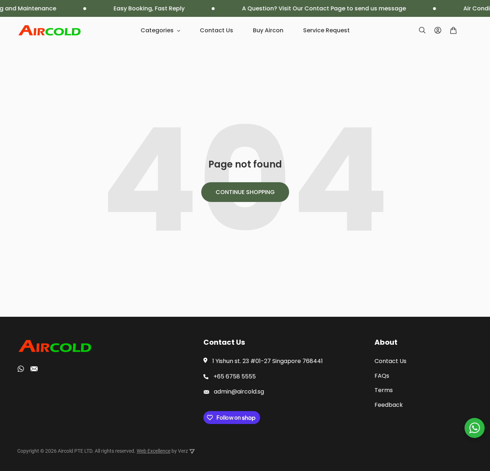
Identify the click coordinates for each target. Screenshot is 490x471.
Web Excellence (153, 451)
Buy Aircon (268, 30)
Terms (383, 390)
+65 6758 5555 (234, 376)
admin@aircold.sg (239, 391)
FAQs (381, 376)
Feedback (388, 405)
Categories (157, 30)
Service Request (326, 30)
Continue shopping (245, 192)
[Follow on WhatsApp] (20, 368)
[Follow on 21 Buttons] (34, 370)
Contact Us (216, 30)
